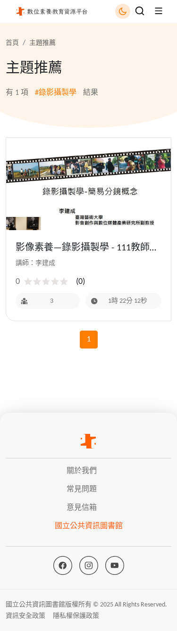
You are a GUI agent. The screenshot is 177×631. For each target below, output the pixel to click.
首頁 (12, 43)
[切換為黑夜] (122, 11)
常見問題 (82, 489)
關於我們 (82, 471)
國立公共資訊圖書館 (89, 526)
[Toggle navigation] (140, 11)
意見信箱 (82, 508)
